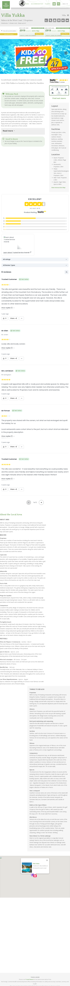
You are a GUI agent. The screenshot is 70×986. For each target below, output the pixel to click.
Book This (64, 34)
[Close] (47, 860)
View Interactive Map (58, 187)
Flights (47, 4)
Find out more (59, 98)
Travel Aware (29, 979)
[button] (35, 876)
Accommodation (37, 4)
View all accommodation (9, 31)
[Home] (6, 8)
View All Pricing (8, 34)
